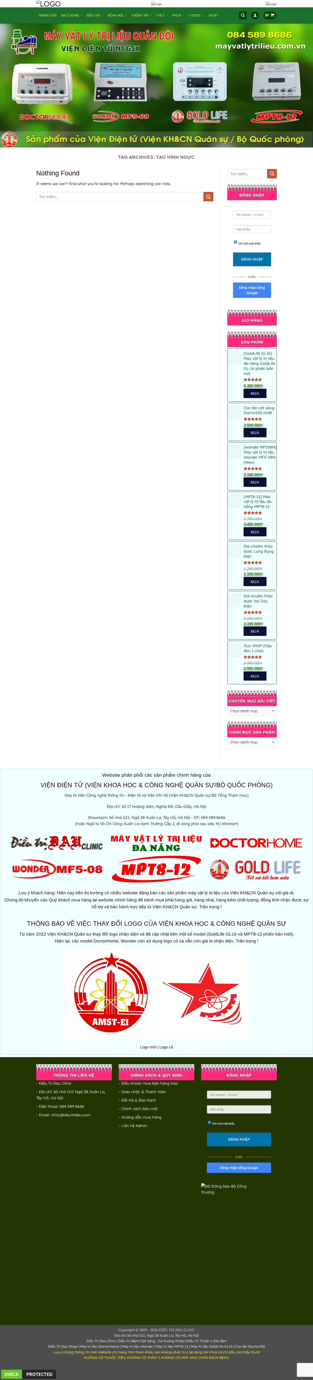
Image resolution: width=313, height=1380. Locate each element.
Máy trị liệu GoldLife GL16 (212, 1346)
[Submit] (208, 196)
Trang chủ (47, 15)
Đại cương (70, 15)
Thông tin (140, 15)
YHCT (160, 15)
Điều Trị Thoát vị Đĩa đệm (207, 1341)
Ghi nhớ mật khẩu (249, 243)
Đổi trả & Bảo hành (138, 1100)
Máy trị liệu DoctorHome (99, 1346)
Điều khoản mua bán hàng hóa (149, 1083)
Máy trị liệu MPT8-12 (172, 1346)
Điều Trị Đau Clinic (101, 1341)
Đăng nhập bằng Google (252, 290)
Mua (255, 482)
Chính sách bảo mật (139, 1108)
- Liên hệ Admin (133, 1125)
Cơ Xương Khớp (171, 1341)
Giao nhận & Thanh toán (143, 1091)
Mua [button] (255, 393)
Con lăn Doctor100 (250, 1346)
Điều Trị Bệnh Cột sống (136, 1341)
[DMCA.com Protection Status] (28, 1373)
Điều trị (93, 15)
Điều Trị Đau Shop (62, 1346)
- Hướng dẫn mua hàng (140, 1117)
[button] (243, 15)
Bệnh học (116, 15)
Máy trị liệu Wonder (137, 1346)
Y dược (194, 15)
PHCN (176, 15)
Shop (213, 15)
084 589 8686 (71, 1106)
